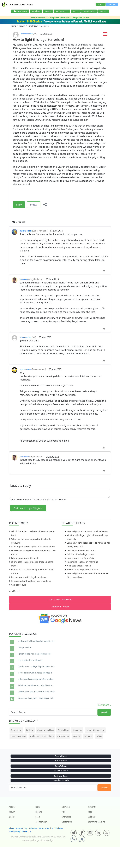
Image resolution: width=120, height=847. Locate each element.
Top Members (41, 821)
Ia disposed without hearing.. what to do (31, 581)
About (11, 828)
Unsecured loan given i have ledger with (36, 698)
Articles (12, 806)
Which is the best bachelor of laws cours (36, 692)
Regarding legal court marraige (82, 561)
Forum (12, 811)
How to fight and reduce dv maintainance (87, 531)
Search (104, 712)
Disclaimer (59, 828)
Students (88, 736)
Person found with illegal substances (29, 577)
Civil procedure (18, 584)
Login (100, 4)
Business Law (16, 730)
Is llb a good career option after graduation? (33, 546)
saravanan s (24, 279)
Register (112, 4)
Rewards (92, 806)
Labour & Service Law (95, 730)
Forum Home (61, 756)
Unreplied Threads (60, 606)
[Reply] (103, 271)
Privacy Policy (14, 831)
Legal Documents (18, 736)
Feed (37, 816)
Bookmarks (67, 821)
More (102, 11)
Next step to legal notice (79, 565)
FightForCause (25, 369)
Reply (19, 204)
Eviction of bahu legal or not (81, 554)
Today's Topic (61, 766)
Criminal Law (63, 730)
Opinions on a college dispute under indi (36, 667)
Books (47, 11)
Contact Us (26, 831)
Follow (33, 204)
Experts (38, 811)
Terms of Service (46, 828)
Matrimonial (89, 11)
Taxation (76, 736)
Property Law (63, 736)
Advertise (33, 828)
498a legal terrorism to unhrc (81, 550)
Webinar (91, 816)
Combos (36, 11)
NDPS (75, 11)
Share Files (66, 816)
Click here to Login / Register (28, 508)
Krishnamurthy (26, 34)
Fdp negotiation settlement (24, 558)
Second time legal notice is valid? (83, 569)
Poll (63, 811)
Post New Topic (60, 776)
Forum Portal (61, 760)
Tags (90, 811)
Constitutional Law (45, 730)
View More (13, 591)
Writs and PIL (62, 11)
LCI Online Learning (96, 821)
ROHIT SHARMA (26, 231)
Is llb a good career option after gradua (35, 679)
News (37, 806)
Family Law (77, 730)
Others (99, 736)
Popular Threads (61, 770)
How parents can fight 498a (80, 558)
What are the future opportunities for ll (35, 685)
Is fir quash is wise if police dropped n (35, 673)
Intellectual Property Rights (42, 736)
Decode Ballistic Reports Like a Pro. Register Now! (60, 17)
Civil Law (30, 730)
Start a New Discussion (60, 599)
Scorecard (66, 806)
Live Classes (21, 11)
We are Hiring (21, 828)
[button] (105, 35)
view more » (104, 705)
